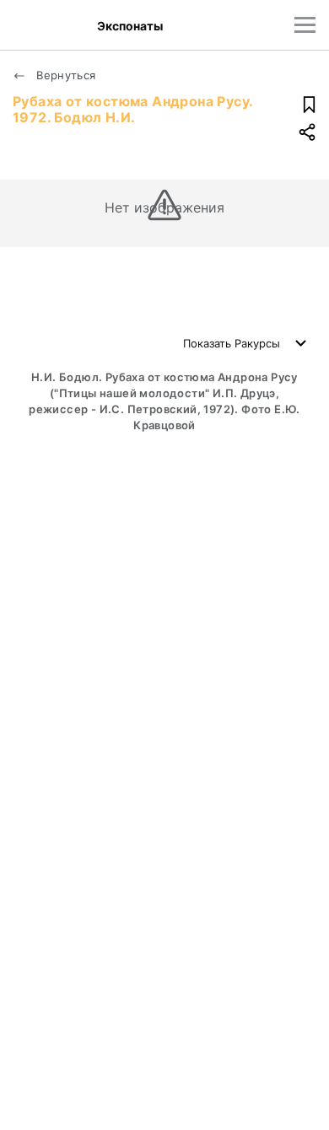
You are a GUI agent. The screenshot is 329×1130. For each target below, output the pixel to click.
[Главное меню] (305, 24)
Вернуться (64, 75)
